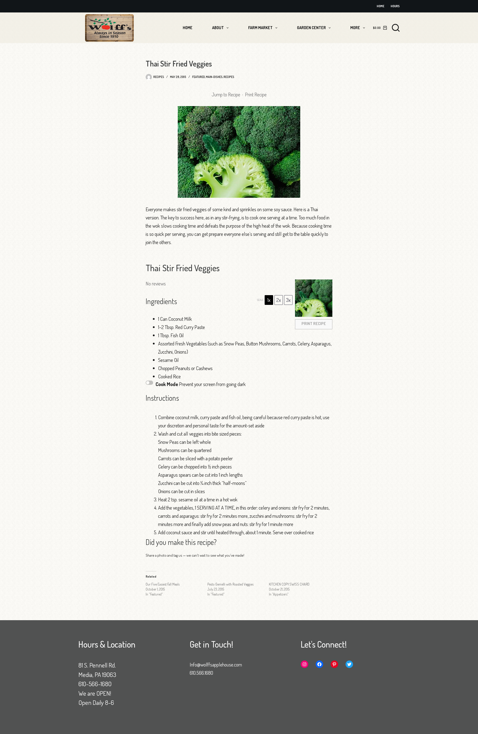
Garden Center (311, 27)
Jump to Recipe (226, 94)
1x (268, 300)
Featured (198, 77)
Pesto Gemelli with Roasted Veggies (230, 584)
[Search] (396, 28)
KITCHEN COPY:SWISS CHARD (289, 584)
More (355, 27)
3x (288, 300)
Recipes (229, 77)
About (218, 27)
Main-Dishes (214, 77)
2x (278, 300)
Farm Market (260, 27)
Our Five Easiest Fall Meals (162, 584)
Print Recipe (256, 94)
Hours (395, 6)
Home (380, 6)
